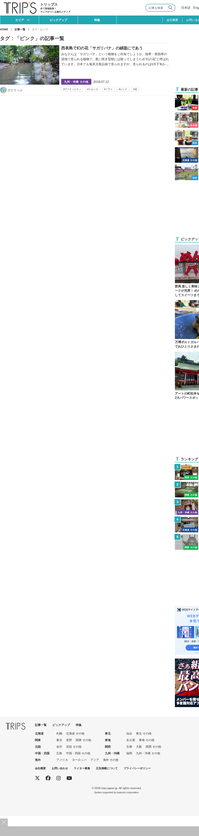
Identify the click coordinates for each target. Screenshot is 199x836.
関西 (108, 746)
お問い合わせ (60, 768)
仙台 (129, 733)
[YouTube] (69, 778)
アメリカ (62, 759)
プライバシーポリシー (137, 768)
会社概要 (172, 20)
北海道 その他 (75, 733)
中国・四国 (42, 753)
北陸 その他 (73, 746)
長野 (69, 740)
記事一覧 (20, 29)
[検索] (171, 7)
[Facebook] (48, 778)
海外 (38, 759)
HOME (4, 29)
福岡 (129, 753)
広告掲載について (107, 768)
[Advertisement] (99, 831)
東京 (59, 740)
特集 (97, 20)
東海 (108, 740)
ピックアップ (58, 20)
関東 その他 (83, 740)
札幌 (59, 733)
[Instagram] (58, 778)
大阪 (139, 746)
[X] (37, 778)
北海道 (39, 733)
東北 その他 (143, 733)
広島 (59, 753)
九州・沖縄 (112, 753)
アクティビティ (73, 89)
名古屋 (130, 740)
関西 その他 (153, 746)
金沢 (59, 746)
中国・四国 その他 (78, 753)
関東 (38, 740)
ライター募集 (82, 768)
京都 (129, 746)
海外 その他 (110, 759)
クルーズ (93, 89)
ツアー (109, 89)
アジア (94, 759)
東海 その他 (146, 740)
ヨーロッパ (79, 759)
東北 (108, 733)
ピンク (123, 89)
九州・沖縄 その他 (148, 753)
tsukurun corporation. (128, 792)
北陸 (38, 746)
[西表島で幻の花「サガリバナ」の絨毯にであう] (84, 69)
